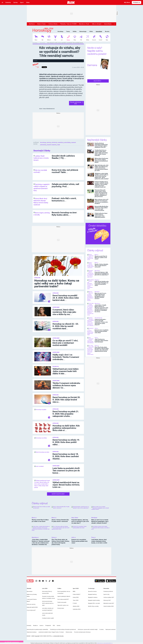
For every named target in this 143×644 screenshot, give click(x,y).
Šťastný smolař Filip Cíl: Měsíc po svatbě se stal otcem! (101, 258)
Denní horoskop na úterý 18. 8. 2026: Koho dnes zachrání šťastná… (66, 456)
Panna (68, 40)
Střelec (87, 40)
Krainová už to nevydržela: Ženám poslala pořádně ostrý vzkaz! (102, 331)
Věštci (91, 31)
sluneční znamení (51, 144)
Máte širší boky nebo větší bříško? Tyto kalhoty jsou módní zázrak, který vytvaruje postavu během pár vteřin (101, 168)
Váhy (75, 40)
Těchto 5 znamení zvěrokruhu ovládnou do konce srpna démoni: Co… (66, 385)
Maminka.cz (97, 303)
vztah (58, 144)
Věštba (74, 31)
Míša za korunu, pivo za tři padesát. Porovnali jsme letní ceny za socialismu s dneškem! (101, 201)
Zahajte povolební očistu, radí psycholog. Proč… (65, 185)
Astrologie (37, 277)
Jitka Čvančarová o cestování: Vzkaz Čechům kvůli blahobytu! (101, 340)
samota (49, 142)
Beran (36, 40)
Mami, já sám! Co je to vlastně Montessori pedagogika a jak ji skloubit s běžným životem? (100, 296)
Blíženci (49, 40)
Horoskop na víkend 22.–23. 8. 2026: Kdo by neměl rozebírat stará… (66, 326)
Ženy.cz (93, 537)
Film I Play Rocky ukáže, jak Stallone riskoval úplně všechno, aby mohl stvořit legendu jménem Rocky (102, 349)
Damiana (92, 65)
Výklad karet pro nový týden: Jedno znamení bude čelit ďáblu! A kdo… (66, 371)
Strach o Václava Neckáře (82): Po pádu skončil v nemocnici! (101, 266)
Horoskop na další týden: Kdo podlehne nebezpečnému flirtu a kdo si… (66, 428)
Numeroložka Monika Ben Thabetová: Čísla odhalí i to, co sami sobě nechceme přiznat (101, 208)
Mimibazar (97, 291)
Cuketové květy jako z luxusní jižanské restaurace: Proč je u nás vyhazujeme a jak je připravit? (101, 322)
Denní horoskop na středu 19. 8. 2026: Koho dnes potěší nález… (66, 442)
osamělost (60, 142)
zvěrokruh (54, 142)
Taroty (68, 31)
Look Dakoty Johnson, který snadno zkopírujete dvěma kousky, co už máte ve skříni (99, 541)
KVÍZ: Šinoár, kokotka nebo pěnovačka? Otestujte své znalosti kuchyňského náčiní (102, 283)
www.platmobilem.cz (108, 643)
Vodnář (100, 40)
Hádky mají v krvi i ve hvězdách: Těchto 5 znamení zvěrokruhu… (66, 357)
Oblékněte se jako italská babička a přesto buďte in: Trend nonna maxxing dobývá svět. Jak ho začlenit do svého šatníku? (102, 176)
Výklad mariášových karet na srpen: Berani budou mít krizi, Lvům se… (66, 484)
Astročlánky (99, 31)
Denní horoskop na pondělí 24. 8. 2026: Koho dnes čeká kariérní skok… (66, 297)
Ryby (107, 40)
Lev (62, 40)
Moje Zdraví (97, 270)
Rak (55, 40)
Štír (81, 40)
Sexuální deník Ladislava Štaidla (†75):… (63, 157)
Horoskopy (60, 31)
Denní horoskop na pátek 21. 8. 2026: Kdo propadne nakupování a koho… (66, 413)
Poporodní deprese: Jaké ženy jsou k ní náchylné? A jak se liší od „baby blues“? (102, 274)
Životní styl (56, 366)
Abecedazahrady (98, 317)
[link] (36, 581)
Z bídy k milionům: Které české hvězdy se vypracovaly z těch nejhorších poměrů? (101, 215)
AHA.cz (96, 328)
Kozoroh (94, 40)
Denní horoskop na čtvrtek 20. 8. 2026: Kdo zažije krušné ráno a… (66, 399)
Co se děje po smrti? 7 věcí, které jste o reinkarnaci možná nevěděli (65, 342)
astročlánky (67, 142)
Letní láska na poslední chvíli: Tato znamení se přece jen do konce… (66, 470)
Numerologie (83, 31)
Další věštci (97, 81)
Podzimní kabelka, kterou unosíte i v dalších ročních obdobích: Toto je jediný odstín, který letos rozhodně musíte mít (101, 184)
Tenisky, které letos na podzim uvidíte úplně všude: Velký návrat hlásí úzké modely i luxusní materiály (101, 152)
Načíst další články (58, 494)
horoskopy (43, 142)
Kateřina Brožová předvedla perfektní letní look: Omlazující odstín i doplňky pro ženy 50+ (101, 145)
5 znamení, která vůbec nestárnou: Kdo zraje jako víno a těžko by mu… (64, 312)
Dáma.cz (97, 345)
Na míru (107, 31)
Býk (42, 40)
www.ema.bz (100, 643)
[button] (100, 581)
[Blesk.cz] (71, 2)
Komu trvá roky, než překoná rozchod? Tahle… (65, 171)
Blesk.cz (96, 254)
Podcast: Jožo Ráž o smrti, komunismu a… (64, 199)
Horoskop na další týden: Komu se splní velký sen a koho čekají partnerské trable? (56, 283)
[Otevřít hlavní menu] (2, 2)
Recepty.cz (97, 279)
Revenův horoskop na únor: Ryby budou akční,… (64, 213)
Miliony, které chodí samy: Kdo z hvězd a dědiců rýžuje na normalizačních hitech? (101, 160)
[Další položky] (114, 24)
